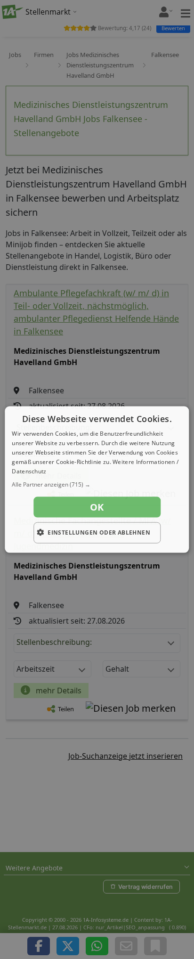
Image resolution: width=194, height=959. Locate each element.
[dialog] (97, 479)
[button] (97, 484)
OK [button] (97, 507)
